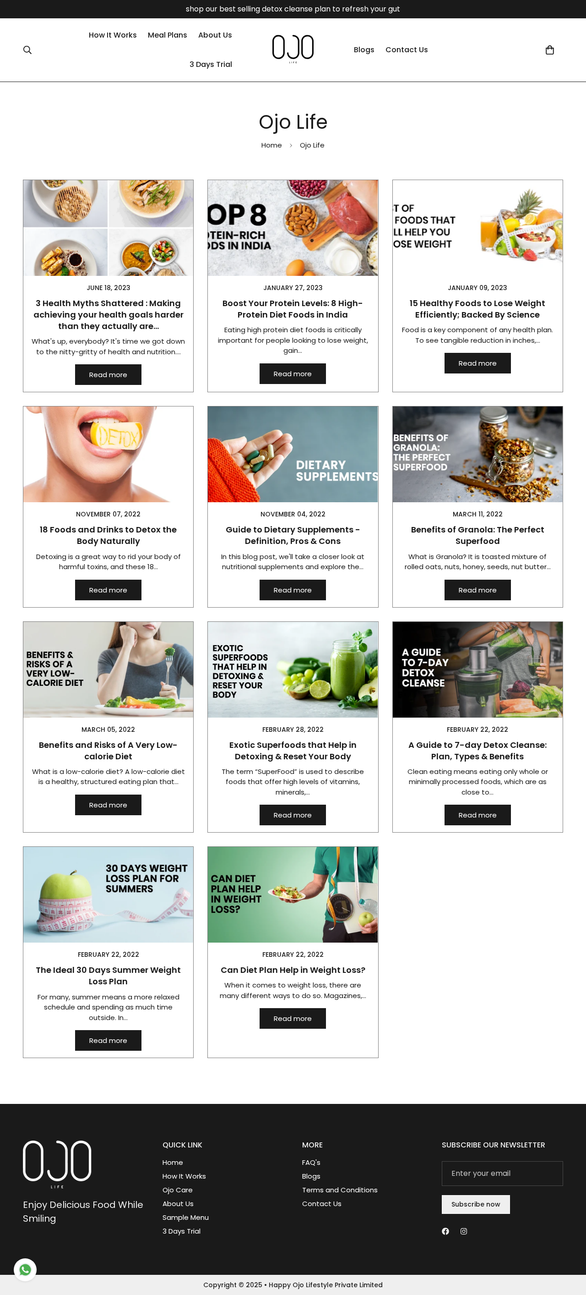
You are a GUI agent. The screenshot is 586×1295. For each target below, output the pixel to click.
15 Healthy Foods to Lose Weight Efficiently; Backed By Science (477, 308)
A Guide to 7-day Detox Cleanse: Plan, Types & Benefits (477, 750)
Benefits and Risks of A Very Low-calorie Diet (108, 750)
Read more (108, 374)
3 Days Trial (211, 64)
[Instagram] (463, 1231)
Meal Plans (167, 35)
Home (271, 145)
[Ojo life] (293, 50)
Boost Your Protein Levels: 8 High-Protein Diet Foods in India (292, 308)
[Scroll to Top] (568, 1245)
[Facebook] (445, 1231)
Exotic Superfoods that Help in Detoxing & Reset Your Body (293, 750)
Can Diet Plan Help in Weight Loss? (293, 970)
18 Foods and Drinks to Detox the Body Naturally (108, 535)
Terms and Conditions (340, 1190)
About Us (215, 35)
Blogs (364, 49)
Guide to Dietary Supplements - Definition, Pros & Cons (293, 535)
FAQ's (311, 1162)
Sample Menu (186, 1217)
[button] (549, 49)
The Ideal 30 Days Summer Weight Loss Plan (108, 975)
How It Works (113, 35)
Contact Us (406, 49)
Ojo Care (178, 1190)
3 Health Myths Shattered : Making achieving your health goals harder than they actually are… (108, 314)
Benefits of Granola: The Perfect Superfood (477, 535)
